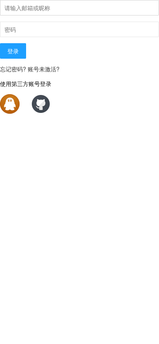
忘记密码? (13, 69)
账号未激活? (44, 69)
